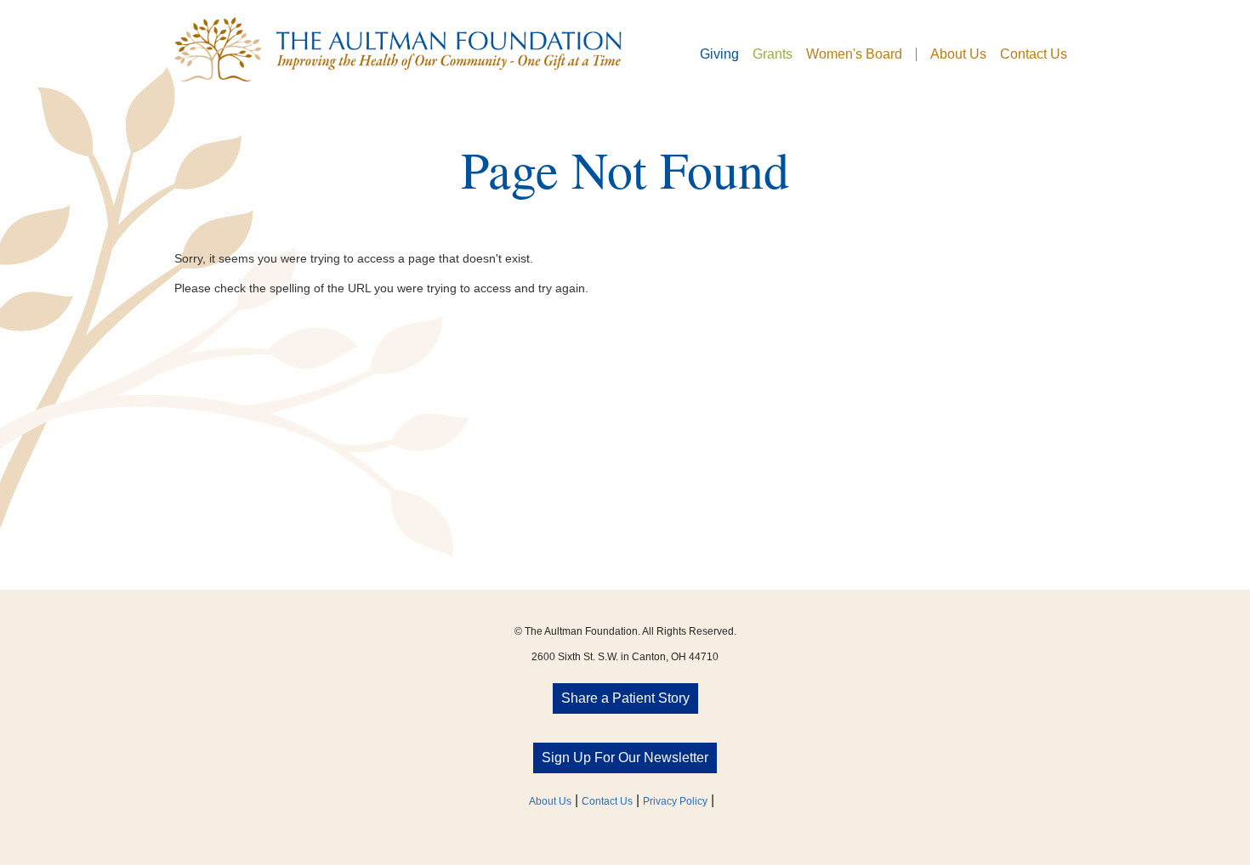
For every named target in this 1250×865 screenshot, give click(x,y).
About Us (958, 54)
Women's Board (854, 54)
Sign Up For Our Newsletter (625, 757)
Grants (773, 54)
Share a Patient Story (625, 698)
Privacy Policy (675, 801)
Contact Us (1033, 54)
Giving (719, 54)
